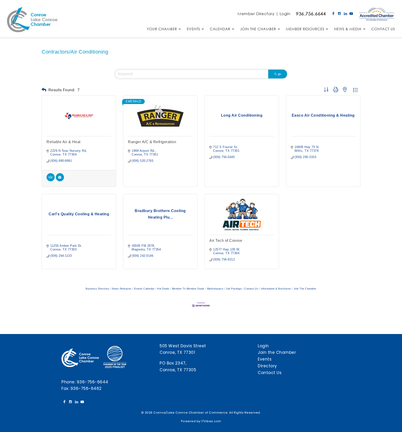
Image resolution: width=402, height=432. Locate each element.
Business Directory (97, 288)
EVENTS (193, 29)
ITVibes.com (211, 421)
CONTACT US (383, 29)
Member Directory (256, 13)
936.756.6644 (311, 13)
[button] (44, 90)
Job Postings (234, 288)
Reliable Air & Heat (63, 142)
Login (285, 13)
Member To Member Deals (188, 288)
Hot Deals (163, 288)
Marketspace (215, 288)
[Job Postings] (60, 180)
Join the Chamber (277, 352)
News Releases (121, 288)
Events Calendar (144, 288)
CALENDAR (220, 29)
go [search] (279, 74)
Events (264, 359)
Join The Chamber (305, 288)
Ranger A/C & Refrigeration (152, 142)
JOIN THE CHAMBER (258, 29)
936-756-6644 (92, 382)
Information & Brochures (276, 288)
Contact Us (251, 288)
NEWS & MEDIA (348, 29)
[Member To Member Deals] (51, 180)
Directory (267, 366)
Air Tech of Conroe (225, 241)
